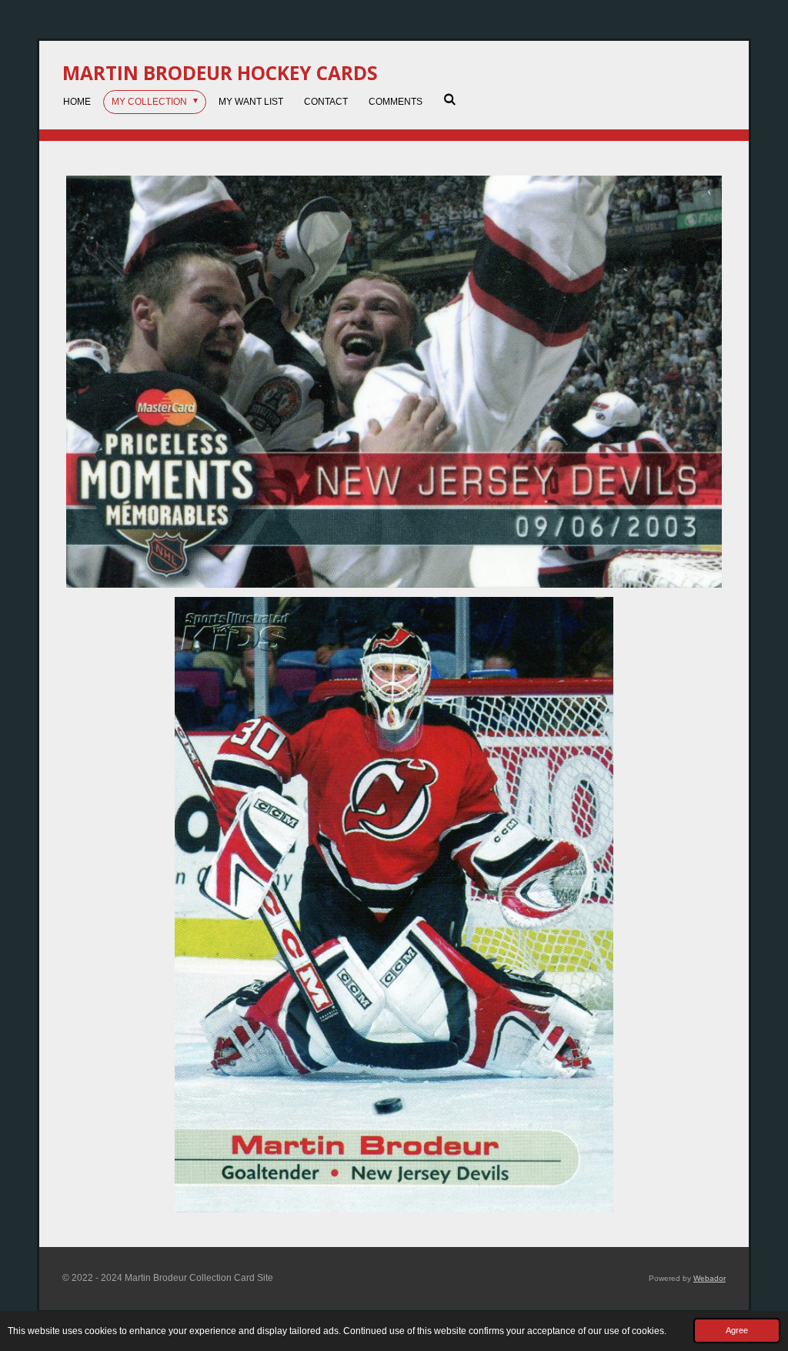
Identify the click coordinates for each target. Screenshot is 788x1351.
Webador (709, 1278)
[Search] (450, 99)
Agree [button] (737, 1330)
